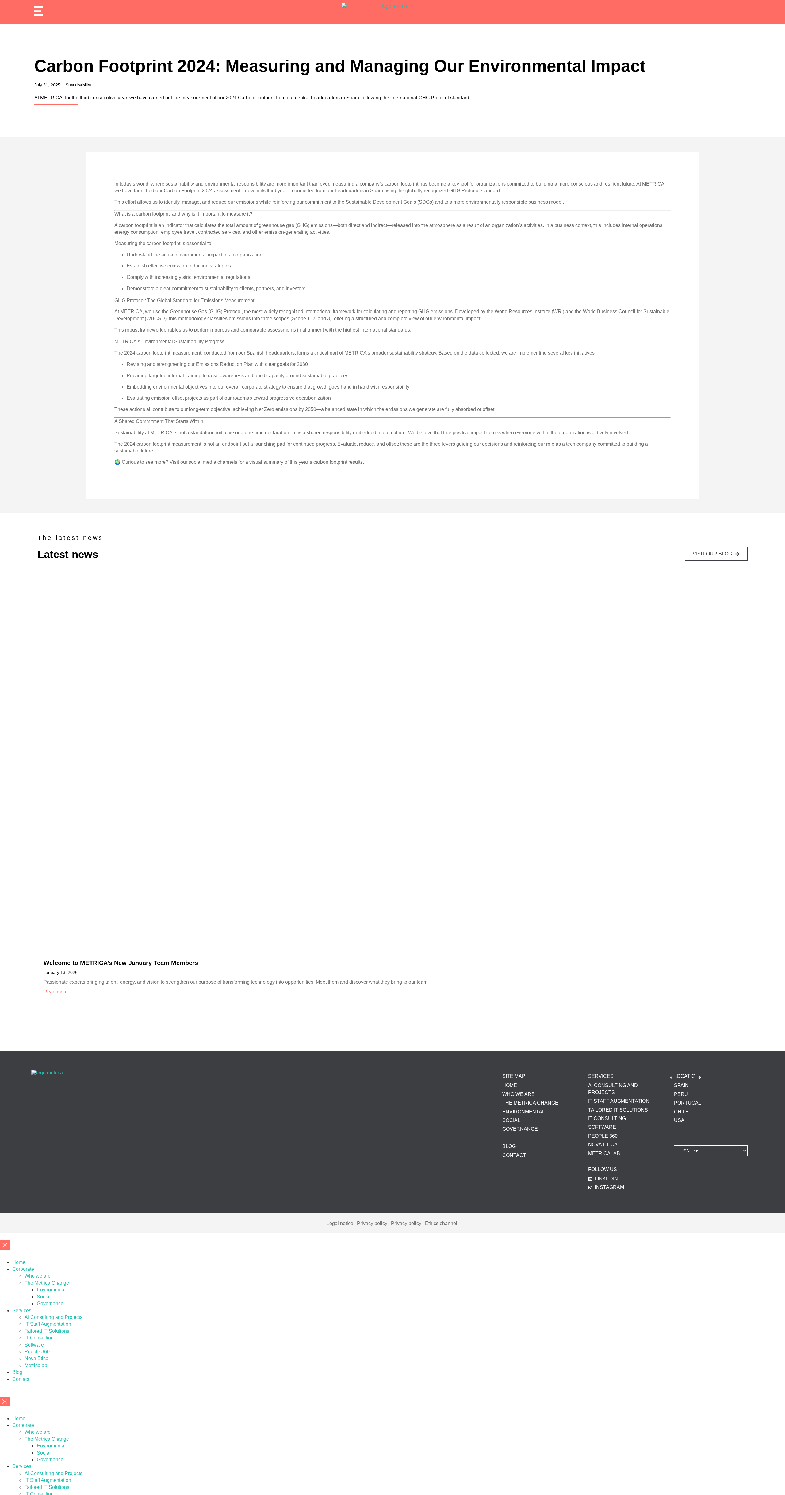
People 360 (37, 1351)
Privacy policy (372, 1223)
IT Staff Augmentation (48, 1324)
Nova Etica (36, 1358)
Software (34, 1344)
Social (44, 1296)
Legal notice (340, 1223)
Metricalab (36, 1365)
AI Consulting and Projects (53, 1317)
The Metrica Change (47, 1283)
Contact (20, 1379)
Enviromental (51, 1289)
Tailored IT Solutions (47, 1331)
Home (18, 1262)
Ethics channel (441, 1223)
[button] (671, 1077)
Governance (50, 1303)
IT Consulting (39, 1337)
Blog (17, 1372)
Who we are (38, 1275)
